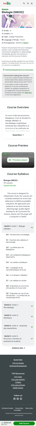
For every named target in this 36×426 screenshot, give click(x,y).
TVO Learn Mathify (18, 380)
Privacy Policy (19, 408)
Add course (24, 423)
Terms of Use (29, 408)
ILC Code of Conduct (7, 408)
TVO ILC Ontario (18, 363)
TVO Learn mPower (18, 385)
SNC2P (25, 43)
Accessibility (17, 410)
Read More (17, 135)
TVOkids (18, 382)
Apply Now (28, 92)
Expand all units (10, 186)
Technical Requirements (18, 366)
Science (5, 9)
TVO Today (18, 377)
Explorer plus (17, 348)
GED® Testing (18, 388)
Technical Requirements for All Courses (19, 70)
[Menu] (31, 3)
